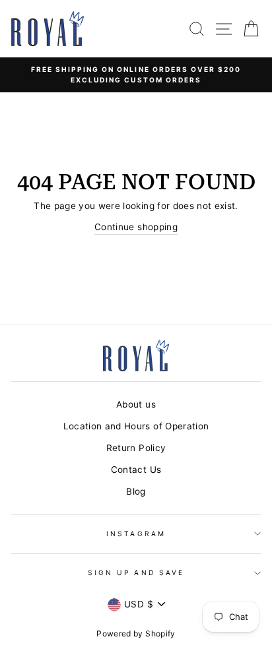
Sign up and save (136, 572)
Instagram (136, 534)
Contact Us (136, 469)
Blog (135, 491)
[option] (136, 75)
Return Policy (136, 448)
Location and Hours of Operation (136, 426)
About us (136, 404)
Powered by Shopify (135, 633)
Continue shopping (136, 227)
